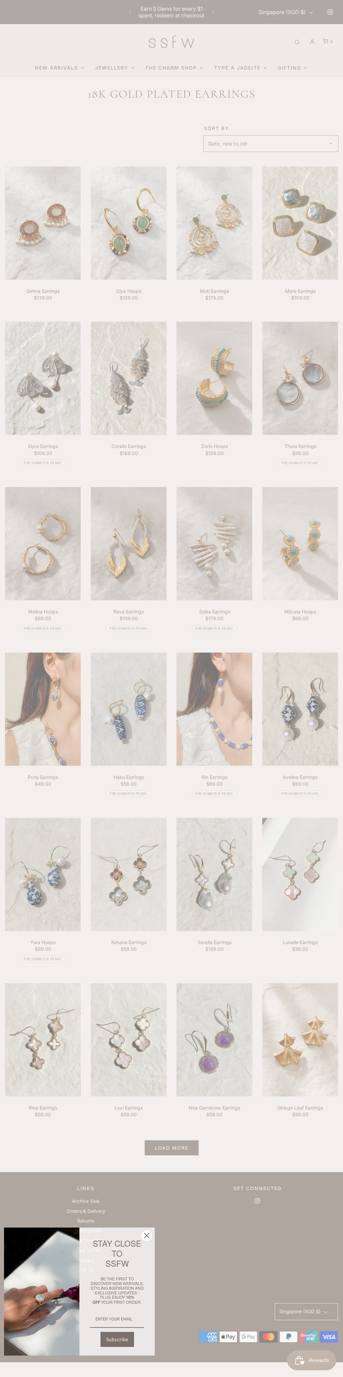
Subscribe (117, 1339)
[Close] (147, 1236)
